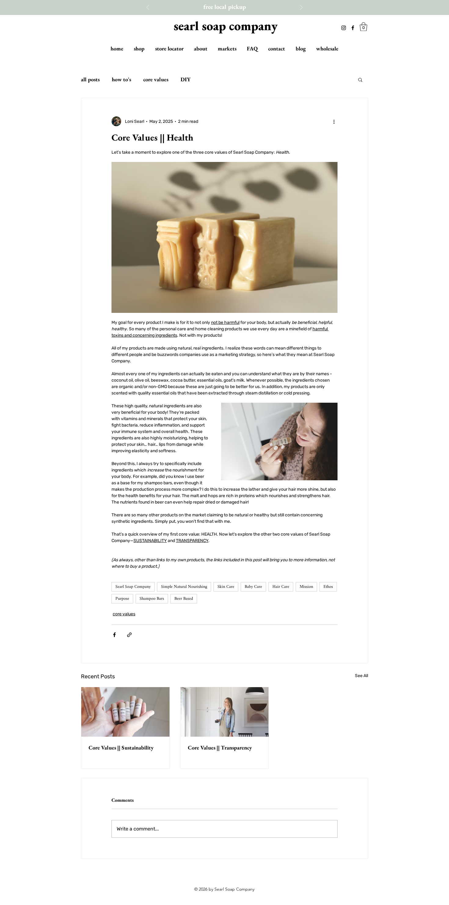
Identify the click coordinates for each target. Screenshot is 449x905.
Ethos (328, 586)
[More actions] (334, 121)
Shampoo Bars (152, 598)
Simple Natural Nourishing (184, 586)
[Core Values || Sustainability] (125, 712)
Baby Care (253, 586)
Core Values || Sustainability (121, 747)
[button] (363, 26)
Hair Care (280, 586)
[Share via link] (129, 635)
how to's (121, 79)
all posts (90, 79)
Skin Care (225, 586)
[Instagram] (344, 28)
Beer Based (183, 598)
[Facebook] (353, 28)
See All (361, 675)
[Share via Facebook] (114, 635)
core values (155, 79)
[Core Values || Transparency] (225, 712)
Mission (306, 586)
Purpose (122, 598)
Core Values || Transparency (220, 747)
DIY (186, 79)
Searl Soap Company (133, 586)
